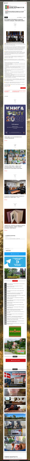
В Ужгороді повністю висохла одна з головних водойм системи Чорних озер (15, 291)
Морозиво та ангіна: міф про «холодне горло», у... (14, 449)
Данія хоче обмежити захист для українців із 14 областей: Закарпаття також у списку (14, 286)
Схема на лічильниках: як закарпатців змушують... (14, 434)
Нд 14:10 (5, 300)
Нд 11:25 (5, 319)
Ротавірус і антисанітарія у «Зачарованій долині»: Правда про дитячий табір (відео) (15, 298)
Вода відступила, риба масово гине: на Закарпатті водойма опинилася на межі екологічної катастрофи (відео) (15, 293)
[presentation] (5, 238)
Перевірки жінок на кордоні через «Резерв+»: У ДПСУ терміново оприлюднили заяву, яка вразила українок (15, 319)
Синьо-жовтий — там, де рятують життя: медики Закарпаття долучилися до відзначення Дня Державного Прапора (15, 316)
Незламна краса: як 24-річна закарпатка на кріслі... (14, 427)
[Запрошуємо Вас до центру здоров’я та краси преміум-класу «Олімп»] (15, 331)
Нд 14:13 (5, 298)
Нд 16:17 (5, 286)
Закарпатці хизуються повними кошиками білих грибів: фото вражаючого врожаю (15, 302)
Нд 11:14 (5, 323)
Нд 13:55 (5, 302)
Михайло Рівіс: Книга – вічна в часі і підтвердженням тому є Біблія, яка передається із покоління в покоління (13, 167)
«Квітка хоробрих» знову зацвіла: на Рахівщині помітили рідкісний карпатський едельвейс (16, 300)
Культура (9, 86)
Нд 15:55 (5, 288)
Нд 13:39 (5, 307)
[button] (6, 238)
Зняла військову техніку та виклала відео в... (13, 411)
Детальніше (6, 140)
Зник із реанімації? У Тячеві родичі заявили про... (14, 394)
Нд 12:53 (5, 314)
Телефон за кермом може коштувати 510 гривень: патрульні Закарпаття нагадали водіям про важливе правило (15, 309)
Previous (24, 10)
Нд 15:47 (5, 291)
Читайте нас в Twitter (15, 253)
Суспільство (6, 384)
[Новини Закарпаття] (15, 7)
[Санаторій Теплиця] (15, 346)
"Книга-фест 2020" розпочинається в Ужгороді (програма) (13, 137)
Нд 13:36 (5, 309)
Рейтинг (25, 17)
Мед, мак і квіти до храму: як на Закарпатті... (13, 442)
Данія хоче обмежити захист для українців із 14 (11, 385)
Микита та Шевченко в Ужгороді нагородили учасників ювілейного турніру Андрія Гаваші (16, 284)
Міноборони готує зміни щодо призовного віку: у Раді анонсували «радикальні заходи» (15, 323)
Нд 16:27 (5, 284)
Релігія (5, 440)
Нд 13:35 (5, 312)
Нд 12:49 (5, 316)
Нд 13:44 (5, 305)
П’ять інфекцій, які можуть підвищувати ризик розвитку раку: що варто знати (15, 312)
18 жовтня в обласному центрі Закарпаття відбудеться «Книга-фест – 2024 (14, 196)
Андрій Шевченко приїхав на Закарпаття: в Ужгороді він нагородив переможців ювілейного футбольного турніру (14, 12)
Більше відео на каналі (16, 360)
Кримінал (6, 409)
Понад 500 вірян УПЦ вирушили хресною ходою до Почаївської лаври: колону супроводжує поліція (15, 321)
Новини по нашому (7, 425)
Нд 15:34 (5, 295)
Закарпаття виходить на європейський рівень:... (13, 403)
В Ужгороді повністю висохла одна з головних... (13, 419)
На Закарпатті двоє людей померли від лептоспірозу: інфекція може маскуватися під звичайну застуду (16, 295)
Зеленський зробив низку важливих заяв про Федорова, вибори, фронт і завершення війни (15, 305)
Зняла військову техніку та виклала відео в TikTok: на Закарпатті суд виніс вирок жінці (15, 307)
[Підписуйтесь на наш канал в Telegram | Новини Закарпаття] (15, 261)
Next (25, 10)
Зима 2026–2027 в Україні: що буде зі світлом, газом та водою (15, 288)
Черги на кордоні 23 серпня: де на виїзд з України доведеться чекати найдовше (15, 314)
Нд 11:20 (5, 321)
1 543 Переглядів (20, 17)
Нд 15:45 (5, 293)
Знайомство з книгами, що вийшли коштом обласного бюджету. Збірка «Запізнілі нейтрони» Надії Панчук (14, 227)
